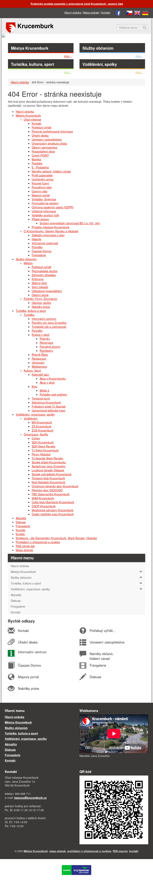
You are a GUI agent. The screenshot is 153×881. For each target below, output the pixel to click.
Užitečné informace (44, 211)
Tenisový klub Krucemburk (48, 478)
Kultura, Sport (32, 371)
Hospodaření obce (43, 151)
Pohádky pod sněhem (53, 394)
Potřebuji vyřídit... (103, 630)
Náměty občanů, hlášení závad (51, 171)
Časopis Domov (42, 251)
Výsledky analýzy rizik (45, 215)
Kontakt (105, 12)
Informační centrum (44, 319)
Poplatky (37, 163)
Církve (36, 438)
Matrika (36, 159)
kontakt (133, 851)
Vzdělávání (31, 418)
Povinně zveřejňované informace (52, 131)
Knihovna (37, 279)
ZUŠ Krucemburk (42, 430)
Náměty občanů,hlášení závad (101, 656)
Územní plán (40, 191)
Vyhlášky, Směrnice (44, 199)
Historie (36, 239)
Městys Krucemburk (29, 48)
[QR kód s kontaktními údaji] (113, 809)
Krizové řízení (40, 183)
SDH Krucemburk (43, 442)
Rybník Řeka (40, 355)
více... (68, 56)
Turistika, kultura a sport (31, 311)
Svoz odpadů (40, 287)
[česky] (129, 12)
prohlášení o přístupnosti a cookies (89, 851)
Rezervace (46, 343)
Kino (34, 386)
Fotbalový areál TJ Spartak (49, 406)
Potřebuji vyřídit (41, 127)
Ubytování (38, 363)
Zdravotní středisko (44, 275)
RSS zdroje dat (25, 546)
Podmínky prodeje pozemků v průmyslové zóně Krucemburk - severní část (77, 4)
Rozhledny (46, 351)
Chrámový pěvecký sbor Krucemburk (55, 486)
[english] (137, 12)
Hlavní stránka (72, 12)
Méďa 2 (44, 390)
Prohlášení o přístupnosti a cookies (38, 542)
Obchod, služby (41, 303)
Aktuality (21, 518)
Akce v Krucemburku (53, 378)
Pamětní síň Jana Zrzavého (49, 323)
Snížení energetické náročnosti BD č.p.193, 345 (70, 223)
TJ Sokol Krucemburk (45, 450)
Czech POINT (40, 155)
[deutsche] (145, 12)
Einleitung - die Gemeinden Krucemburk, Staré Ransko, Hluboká (56, 538)
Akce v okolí (47, 382)
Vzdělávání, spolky (99, 64)
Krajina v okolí (40, 335)
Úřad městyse (32, 119)
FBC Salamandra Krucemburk (51, 494)
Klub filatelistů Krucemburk (48, 482)
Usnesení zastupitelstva (47, 139)
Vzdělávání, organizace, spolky (35, 414)
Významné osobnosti (45, 243)
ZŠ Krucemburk (41, 426)
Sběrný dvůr (39, 283)
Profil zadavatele (42, 175)
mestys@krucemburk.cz (30, 798)
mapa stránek (57, 851)
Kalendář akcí (40, 374)
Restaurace (39, 359)
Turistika (29, 315)
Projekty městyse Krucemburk (50, 227)
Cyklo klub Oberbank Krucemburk (53, 502)
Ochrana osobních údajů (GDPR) (53, 207)
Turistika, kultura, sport (32, 64)
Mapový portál (41, 195)
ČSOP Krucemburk (44, 506)
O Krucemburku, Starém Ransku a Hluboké (51, 231)
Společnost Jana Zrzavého (48, 466)
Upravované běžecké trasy (48, 410)
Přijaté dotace (40, 219)
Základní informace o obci (48, 235)
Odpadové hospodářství (47, 291)
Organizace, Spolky (36, 434)
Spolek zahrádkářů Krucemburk (52, 474)
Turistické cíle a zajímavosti (49, 327)
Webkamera (39, 367)
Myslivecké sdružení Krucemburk (52, 510)
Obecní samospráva (44, 147)
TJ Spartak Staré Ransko (47, 458)
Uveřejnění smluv (43, 179)
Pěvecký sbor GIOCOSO (47, 490)
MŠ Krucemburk (42, 422)
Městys (28, 263)
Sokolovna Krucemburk (46, 402)
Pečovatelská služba (44, 271)
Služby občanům (97, 48)
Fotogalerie (39, 255)
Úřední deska (40, 135)
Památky (37, 247)
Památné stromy (50, 347)
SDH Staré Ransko (43, 446)
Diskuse (21, 522)
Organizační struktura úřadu (49, 143)
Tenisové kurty (41, 398)
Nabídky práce (41, 307)
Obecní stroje (40, 295)
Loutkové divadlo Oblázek (48, 470)
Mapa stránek (91, 12)
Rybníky (45, 339)
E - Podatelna (40, 167)
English (20, 534)
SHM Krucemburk (43, 498)
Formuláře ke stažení (45, 203)
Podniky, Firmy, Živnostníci (40, 299)
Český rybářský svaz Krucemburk (53, 514)
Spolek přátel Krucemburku (49, 462)
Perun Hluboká (41, 454)
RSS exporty (120, 851)
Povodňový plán (42, 187)
